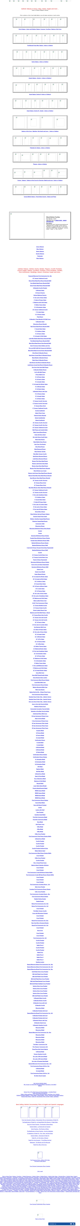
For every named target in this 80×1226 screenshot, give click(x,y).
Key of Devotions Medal (40, 778)
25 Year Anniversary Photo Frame (40, 728)
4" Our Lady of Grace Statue (40, 297)
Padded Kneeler (40, 901)
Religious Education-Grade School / (16, 1188)
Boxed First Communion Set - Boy (40, 920)
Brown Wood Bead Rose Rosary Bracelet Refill (40, 280)
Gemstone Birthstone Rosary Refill (40, 567)
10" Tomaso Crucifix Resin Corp (40, 555)
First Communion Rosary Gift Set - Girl (40, 1073)
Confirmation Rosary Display (40, 754)
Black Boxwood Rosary (40, 449)
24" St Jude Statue (40, 588)
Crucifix (40, 552)
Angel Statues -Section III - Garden (35, 110)
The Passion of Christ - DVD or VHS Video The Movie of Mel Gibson (40, 1161)
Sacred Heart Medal (40, 802)
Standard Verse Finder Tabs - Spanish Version (40, 699)
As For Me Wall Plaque (40, 372)
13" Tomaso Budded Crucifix (40, 605)
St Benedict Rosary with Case (40, 391)
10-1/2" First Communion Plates (40, 603)
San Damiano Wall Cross (40, 627)
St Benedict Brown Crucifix (40, 1000)
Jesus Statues (40, 246)
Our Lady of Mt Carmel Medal (40, 1056)
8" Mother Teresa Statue (40, 663)
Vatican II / (54, 1190)
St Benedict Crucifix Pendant (40, 288)
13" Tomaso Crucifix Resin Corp (40, 557)
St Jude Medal (40, 742)
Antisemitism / (3, 1177)
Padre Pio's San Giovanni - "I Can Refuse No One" (40, 1140)
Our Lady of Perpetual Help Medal (40, 1061)
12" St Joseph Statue (40, 634)
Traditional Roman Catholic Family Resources (14, 1181)
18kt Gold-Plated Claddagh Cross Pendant (40, 983)
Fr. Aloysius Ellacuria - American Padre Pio (23, 1182)
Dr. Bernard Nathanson (49, 1181)
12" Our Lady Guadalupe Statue (40, 651)
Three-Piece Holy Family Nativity (40, 1049)
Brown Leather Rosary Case (40, 610)
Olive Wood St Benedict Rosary (40, 353)
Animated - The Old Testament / (41, 1177)
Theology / (16, 1190)
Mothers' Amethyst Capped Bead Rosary (40, 519)
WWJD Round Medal (40, 795)
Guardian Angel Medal (40, 814)
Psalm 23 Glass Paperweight (40, 559)
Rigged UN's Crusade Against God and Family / (41, 1190)
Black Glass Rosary (40, 439)
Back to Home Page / (7, 1176)
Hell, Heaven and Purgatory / (7, 1183)
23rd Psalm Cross (40, 824)
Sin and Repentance (30, 1191)
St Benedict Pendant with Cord (40, 1010)
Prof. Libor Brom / (70, 1186)
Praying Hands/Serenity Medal (40, 788)
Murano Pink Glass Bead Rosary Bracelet (40, 468)
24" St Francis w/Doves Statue (40, 586)
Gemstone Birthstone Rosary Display (40, 535)
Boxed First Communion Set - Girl (40, 925)
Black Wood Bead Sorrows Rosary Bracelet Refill (40, 350)
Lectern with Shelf (40, 810)
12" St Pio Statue (40, 639)
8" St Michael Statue (40, 386)
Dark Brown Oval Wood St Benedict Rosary (40, 362)
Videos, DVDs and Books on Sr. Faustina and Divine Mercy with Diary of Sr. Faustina (40, 1094)
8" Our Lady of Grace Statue (40, 506)
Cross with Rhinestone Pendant (40, 913)
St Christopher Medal (40, 761)
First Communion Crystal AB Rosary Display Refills (40, 872)
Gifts (48, 1182)
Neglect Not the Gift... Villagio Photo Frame (40, 692)
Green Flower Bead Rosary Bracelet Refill (40, 285)
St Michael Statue (40, 290)
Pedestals (40, 256)
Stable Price (40, 952)
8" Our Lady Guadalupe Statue (40, 494)
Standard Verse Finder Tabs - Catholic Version (40, 696)
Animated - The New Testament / (26, 1177)
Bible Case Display (40, 689)
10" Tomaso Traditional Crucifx (40, 278)
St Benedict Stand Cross (40, 1022)
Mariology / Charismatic (6, 1184)
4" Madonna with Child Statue (40, 302)
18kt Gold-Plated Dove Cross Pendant (40, 979)
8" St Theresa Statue (40, 393)
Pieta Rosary (40, 316)
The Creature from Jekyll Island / (68, 1179)
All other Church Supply (40, 1075)
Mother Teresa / (9, 1185)
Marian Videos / (76, 1183)
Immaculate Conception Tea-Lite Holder (40, 709)
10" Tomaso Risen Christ (40, 482)
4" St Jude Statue (40, 312)
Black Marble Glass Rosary (40, 442)
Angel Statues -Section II (40, 94)
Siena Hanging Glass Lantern (40, 677)
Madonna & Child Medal (40, 781)
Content (40, 531)
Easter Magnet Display (40, 574)
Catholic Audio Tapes (53, 1176)
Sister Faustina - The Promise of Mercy (40, 1129)
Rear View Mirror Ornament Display (40, 923)
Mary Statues (40, 249)
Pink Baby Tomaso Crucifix (40, 911)
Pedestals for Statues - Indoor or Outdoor (40, 147)
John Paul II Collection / (27, 1183)
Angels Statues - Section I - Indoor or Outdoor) (40, 78)
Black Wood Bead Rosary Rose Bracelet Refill (40, 343)
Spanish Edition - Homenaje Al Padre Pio (40, 1135)
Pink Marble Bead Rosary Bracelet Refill (40, 341)
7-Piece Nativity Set (40, 374)
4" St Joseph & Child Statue (40, 336)
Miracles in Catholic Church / (62, 1184)
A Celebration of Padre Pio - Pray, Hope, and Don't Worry (40, 1133)
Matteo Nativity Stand (40, 850)
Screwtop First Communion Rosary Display (40, 889)
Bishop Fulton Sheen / (66, 1178)
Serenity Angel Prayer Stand (40, 516)
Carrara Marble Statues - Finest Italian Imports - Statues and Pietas (40, 196)
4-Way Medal (40, 826)
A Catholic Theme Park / (13, 1179)
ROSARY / (65, 1188)
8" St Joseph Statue (40, 381)
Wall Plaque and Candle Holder (40, 430)
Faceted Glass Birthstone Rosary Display (40, 538)
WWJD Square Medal (40, 790)
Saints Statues (40, 251)
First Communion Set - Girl (40, 938)
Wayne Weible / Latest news (18, 1191)
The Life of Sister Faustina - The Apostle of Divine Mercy (40, 1124)
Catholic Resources (26, 1176)
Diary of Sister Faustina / (38, 1181)
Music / (15, 1185)
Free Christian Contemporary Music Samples (40, 1166)
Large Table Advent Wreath (40, 785)
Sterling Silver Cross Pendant (40, 986)
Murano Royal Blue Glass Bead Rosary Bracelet (40, 475)
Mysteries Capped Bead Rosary (40, 521)
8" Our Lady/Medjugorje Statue (40, 665)
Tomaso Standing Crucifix (40, 1054)
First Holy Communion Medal (40, 817)
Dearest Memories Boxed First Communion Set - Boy (40, 969)
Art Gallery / (74, 1177)
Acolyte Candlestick (40, 410)
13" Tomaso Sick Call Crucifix (40, 617)
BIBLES (40, 1085)
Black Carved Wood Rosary (40, 432)
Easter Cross (40, 569)
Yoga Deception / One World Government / (38, 1185)
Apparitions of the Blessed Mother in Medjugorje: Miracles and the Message (38, 1184)
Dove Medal (40, 822)
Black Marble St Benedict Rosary (40, 357)
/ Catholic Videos (36, 1176)
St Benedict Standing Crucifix (40, 1025)
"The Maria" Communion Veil (40, 1044)
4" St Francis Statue (40, 333)
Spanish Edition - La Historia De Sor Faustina (40, 1126)
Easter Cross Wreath (40, 571)
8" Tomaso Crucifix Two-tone (40, 401)
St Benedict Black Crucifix (40, 998)
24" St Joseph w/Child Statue (40, 579)
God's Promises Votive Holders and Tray (40, 345)
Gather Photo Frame (40, 413)
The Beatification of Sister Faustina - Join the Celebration (40, 1131)
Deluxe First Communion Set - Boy (40, 903)
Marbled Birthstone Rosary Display (40, 543)
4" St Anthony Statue (40, 331)
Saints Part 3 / (6, 1189)
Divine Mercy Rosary (40, 511)
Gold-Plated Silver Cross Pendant (40, 971)
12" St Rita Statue (40, 644)
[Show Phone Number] (74, 1224)
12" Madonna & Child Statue (40, 658)
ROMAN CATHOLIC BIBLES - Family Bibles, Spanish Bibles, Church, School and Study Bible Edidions (40, 1095)
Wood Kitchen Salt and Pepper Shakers (40, 514)
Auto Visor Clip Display (40, 444)
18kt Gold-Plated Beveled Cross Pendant (40, 981)
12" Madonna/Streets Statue (40, 648)
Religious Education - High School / (33, 1188)
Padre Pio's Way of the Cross (40, 1144)
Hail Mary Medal (40, 771)
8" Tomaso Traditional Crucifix (40, 408)
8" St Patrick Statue (40, 389)
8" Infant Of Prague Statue (40, 502)
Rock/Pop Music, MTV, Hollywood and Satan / (51, 1188)
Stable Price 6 (40, 954)
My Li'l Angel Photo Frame (40, 862)
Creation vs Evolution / (56, 1179)
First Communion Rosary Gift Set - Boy (40, 1066)
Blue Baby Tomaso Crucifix (40, 454)
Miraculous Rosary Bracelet (40, 324)
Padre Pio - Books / (62, 1185)
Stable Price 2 (40, 945)
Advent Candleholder (40, 417)
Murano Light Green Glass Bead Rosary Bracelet (40, 473)
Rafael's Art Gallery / (61, 1186)
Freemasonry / (37, 1182)
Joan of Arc (35, 1183)
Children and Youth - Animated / (26, 1179)
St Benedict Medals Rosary (40, 369)
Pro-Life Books (23, 1186)
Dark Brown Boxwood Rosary (40, 456)
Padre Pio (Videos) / (52, 1185)
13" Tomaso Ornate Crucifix (40, 608)
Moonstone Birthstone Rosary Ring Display (40, 528)
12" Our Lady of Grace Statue (40, 632)
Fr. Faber (38, 1191)
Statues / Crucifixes (16, 1176)
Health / (78, 1182)
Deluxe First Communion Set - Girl (40, 906)
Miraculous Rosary (40, 526)
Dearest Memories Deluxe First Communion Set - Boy (40, 964)
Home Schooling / (18, 1183)
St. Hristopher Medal (40, 759)
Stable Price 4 (40, 959)
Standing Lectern (40, 962)
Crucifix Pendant (40, 841)
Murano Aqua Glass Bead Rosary (40, 466)
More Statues (40, 258)
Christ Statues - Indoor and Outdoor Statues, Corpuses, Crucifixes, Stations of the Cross (40, 29)
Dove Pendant (40, 812)
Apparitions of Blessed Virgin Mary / (57, 1177)
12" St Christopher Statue (40, 653)
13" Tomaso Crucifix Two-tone (40, 492)
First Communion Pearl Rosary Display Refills (40, 836)
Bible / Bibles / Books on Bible (53, 1178)
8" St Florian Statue (40, 377)
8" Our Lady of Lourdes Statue (40, 504)
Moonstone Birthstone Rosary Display (40, 562)
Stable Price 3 (40, 957)
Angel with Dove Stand (40, 434)
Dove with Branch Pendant (40, 805)
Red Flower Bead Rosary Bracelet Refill (40, 326)
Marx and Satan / (17, 1184)
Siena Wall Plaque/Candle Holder (40, 675)
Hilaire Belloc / (43, 1178)
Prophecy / (30, 1186)
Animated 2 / (16, 1177)
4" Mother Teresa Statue (40, 304)
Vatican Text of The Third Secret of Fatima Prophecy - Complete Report (40, 1092)
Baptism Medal (40, 769)
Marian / (71, 1183)
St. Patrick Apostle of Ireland (16, 1189)
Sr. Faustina (9, 1190)
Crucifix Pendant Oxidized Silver (40, 848)
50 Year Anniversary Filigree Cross (40, 716)
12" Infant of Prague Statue (40, 629)
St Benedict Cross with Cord (40, 1003)
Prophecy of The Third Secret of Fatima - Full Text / (44, 1186)
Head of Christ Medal (40, 718)
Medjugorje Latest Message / (56, 1183)
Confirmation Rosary (40, 740)
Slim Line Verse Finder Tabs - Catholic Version (40, 701)
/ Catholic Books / (44, 1176)
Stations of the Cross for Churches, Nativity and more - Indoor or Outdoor (44, 180)
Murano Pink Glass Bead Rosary (40, 461)
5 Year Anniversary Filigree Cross (40, 721)
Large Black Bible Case (40, 682)
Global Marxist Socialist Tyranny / (68, 1182)
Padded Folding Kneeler (40, 899)
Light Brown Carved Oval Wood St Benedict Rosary (40, 365)
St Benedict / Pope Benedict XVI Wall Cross (40, 319)
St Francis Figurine (40, 292)
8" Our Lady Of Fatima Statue (40, 509)
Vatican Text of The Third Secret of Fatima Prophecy (53, 1191)
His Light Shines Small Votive (40, 437)
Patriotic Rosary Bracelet (40, 415)
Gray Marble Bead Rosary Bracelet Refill (40, 283)
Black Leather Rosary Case (40, 600)
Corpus (40, 533)
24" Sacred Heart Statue (40, 583)
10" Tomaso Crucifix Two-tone (40, 422)
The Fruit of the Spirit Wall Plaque (40, 367)
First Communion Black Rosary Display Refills (40, 853)
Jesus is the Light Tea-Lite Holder (40, 704)
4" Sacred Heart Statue (40, 329)
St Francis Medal (40, 735)
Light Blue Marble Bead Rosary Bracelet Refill (40, 338)
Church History (46, 1179)
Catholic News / (70, 1176)
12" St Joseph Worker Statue (40, 670)
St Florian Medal (40, 733)
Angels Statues (40, 253)
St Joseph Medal (40, 737)
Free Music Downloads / (22, 1185)
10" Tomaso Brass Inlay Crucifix (40, 615)
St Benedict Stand (40, 321)
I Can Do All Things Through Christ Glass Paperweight (40, 547)
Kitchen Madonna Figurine (40, 295)
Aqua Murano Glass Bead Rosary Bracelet (40, 478)
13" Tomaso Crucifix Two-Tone (40, 425)
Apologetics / (68, 1177)
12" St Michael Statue (40, 636)
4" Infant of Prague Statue (40, 300)
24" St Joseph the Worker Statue (40, 576)
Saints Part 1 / (71, 1188)
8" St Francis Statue (40, 379)
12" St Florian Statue (40, 656)
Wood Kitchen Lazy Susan (40, 470)
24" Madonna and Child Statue (40, 598)
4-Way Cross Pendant (40, 834)
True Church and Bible (24, 1190)
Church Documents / (38, 1179)
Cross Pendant (40, 855)
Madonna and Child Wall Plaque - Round (40, 612)
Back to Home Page (40, 1218)
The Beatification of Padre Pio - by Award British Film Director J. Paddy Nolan (40, 1122)
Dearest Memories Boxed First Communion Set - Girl (40, 1013)
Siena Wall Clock (40, 672)
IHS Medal (40, 766)
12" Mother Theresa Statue (40, 646)
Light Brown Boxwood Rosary (40, 458)
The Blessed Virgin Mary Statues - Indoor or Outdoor (40, 45)
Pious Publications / (71, 1185)
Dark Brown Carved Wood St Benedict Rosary (40, 355)
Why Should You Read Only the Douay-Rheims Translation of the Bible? (40, 1084)
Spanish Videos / (74, 1189)
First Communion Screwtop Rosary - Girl (40, 884)
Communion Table (40, 523)
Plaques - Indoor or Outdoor (40, 164)
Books (73, 1178)
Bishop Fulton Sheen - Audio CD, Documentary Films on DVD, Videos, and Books (40, 1096)
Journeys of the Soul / (44, 1183)
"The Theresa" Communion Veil (40, 1046)
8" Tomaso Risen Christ (40, 405)
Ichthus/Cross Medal (40, 773)
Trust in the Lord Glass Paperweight (40, 564)
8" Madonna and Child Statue (40, 668)
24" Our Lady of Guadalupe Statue (40, 595)
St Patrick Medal (40, 752)
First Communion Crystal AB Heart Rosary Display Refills (40, 874)
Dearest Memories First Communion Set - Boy (40, 1032)
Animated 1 (9, 1177)
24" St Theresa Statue (40, 591)
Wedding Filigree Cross (40, 706)
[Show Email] (71, 1224)
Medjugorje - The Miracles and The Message (40, 1142)
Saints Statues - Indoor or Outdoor (40, 61)
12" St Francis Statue (40, 622)
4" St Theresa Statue (40, 314)
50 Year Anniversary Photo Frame (40, 725)
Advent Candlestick (40, 420)
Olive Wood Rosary (40, 446)
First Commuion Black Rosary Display (40, 680)
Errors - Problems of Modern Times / (63, 1181)
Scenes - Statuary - (22, 180)
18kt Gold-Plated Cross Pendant (40, 974)
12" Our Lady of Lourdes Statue (40, 624)
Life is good (40, 1171)
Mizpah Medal (40, 783)
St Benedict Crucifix (40, 1005)
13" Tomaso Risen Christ (40, 485)
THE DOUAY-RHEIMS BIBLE (40, 1083)
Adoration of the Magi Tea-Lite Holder (40, 711)
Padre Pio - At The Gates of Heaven (40, 1138)
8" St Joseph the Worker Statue (40, 384)
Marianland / (66, 1183)
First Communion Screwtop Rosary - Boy (40, 894)
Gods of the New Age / (55, 1182)
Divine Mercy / (28, 1181)
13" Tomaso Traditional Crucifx (40, 490)
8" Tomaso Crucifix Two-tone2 (40, 403)
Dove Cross (40, 930)
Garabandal (43, 1182)
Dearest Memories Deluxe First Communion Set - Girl (40, 966)
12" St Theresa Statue (40, 641)
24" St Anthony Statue (40, 581)
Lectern (40, 807)
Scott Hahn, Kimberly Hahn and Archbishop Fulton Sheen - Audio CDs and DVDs (42, 1189)
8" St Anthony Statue (40, 497)
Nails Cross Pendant (40, 886)
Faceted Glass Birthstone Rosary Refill (40, 540)
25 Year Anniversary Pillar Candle (40, 723)
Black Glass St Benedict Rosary (40, 360)
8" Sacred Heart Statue (40, 499)
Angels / (76, 1176)
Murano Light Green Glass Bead (40, 463)
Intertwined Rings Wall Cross (40, 713)
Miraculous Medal (40, 1008)
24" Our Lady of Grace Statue (40, 593)
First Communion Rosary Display (40, 684)
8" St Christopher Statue (40, 660)
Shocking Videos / (66, 1189)
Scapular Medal (40, 730)
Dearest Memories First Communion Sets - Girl (40, 1063)
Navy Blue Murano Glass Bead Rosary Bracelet (40, 487)
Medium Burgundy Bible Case (40, 687)
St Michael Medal (40, 747)
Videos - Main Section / (62, 1190)
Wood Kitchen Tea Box (40, 451)
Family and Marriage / (9, 1182)
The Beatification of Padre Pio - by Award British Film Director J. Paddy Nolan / (22, 1178)
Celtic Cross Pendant (40, 891)
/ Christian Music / (62, 1176)
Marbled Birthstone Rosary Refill (40, 545)
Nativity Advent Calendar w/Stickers (40, 865)
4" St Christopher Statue (40, 307)
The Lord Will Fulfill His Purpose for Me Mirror (40, 348)
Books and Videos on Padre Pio (40, 1093)
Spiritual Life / (3, 1190)
